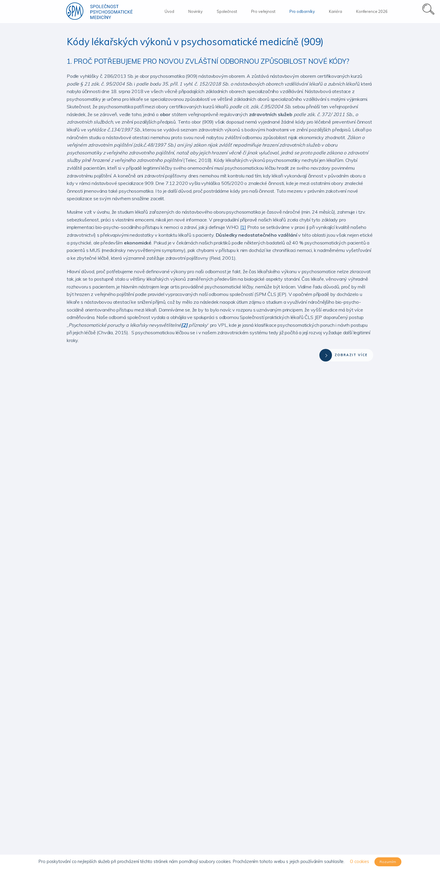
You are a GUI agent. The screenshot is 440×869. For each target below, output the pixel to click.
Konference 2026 (372, 11)
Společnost (227, 11)
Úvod (169, 11)
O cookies (359, 861)
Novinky (195, 11)
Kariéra (335, 11)
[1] (243, 227)
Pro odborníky (302, 11)
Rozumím (388, 861)
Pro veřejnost (263, 11)
